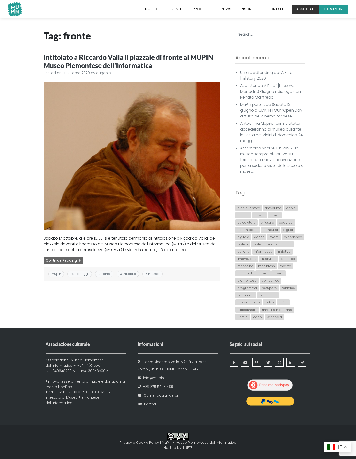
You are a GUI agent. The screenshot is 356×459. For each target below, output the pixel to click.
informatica (263, 251)
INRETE (187, 447)
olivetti (278, 273)
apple (291, 208)
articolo (243, 215)
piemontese (247, 280)
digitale (243, 237)
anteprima (273, 208)
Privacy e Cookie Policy (139, 442)
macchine (245, 266)
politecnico (270, 280)
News (226, 9)
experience (293, 237)
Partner (150, 404)
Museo (151, 9)
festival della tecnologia (272, 244)
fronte (105, 274)
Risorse (248, 9)
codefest (286, 222)
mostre (285, 266)
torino (269, 302)
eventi (274, 237)
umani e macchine (277, 309)
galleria (243, 251)
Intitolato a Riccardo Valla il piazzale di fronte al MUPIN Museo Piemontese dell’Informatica (128, 61)
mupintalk (245, 273)
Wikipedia (274, 317)
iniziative (284, 251)
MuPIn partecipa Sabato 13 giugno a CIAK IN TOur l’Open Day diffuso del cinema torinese (271, 110)
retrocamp (246, 295)
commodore (247, 229)
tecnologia (268, 295)
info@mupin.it (155, 377)
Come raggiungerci (161, 395)
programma (247, 288)
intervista (268, 259)
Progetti (201, 9)
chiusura (267, 222)
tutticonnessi (247, 309)
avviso (275, 215)
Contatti (276, 9)
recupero (269, 288)
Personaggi (79, 274)
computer (270, 229)
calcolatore (246, 222)
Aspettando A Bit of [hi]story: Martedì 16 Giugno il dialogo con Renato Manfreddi (270, 91)
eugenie (103, 72)
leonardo (287, 259)
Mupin (56, 274)
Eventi (175, 9)
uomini (242, 317)
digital (288, 229)
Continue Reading (62, 260)
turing (283, 302)
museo (153, 274)
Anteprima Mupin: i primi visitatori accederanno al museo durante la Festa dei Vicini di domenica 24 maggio (271, 132)
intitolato (129, 274)
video (257, 317)
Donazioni (334, 9)
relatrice (288, 288)
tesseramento (248, 302)
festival (242, 244)
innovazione (246, 259)
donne (259, 237)
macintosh (266, 266)
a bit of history (248, 208)
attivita (259, 215)
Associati (305, 9)
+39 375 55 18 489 (158, 386)
